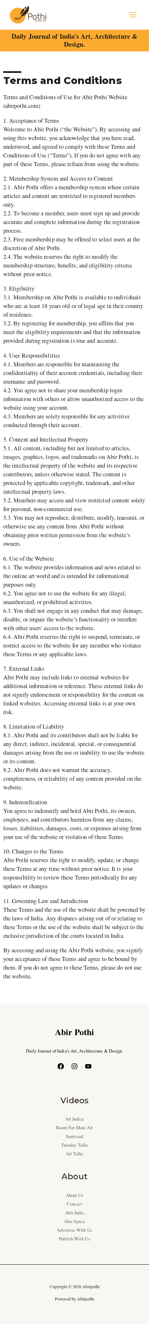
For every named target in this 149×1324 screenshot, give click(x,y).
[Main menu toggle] (133, 15)
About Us (75, 1195)
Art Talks (75, 1154)
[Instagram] (74, 1066)
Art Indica (74, 1119)
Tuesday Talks (74, 1145)
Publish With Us (74, 1239)
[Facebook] (61, 1066)
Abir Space (74, 1221)
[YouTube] (88, 1066)
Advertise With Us (74, 1230)
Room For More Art (74, 1128)
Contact (74, 1204)
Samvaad (74, 1136)
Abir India (74, 1213)
